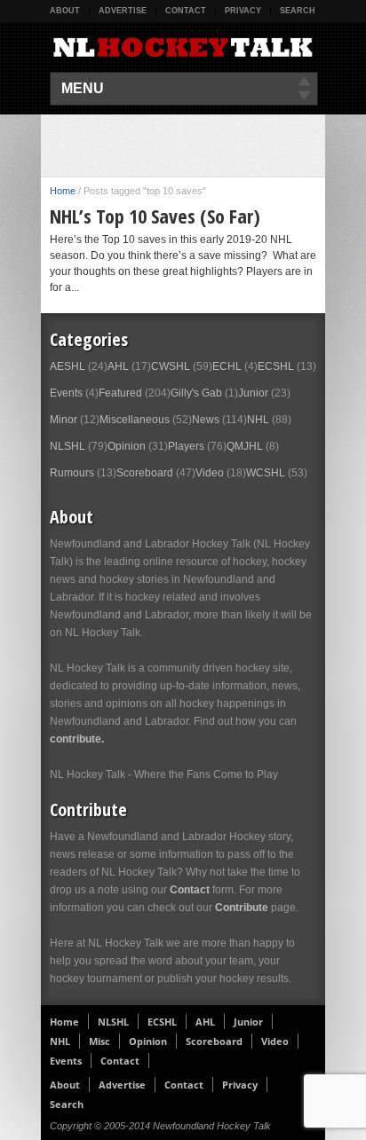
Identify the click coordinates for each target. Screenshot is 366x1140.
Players (186, 446)
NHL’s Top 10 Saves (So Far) (155, 215)
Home (63, 190)
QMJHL (245, 446)
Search (297, 10)
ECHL (227, 366)
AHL (118, 366)
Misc (99, 1041)
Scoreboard (144, 473)
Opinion (126, 446)
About (65, 10)
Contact (185, 10)
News (205, 419)
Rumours (72, 473)
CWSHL (170, 366)
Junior (253, 393)
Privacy (243, 10)
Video (209, 473)
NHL (258, 419)
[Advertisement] (208, 145)
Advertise (123, 10)
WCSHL (265, 473)
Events (66, 393)
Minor (63, 419)
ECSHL (276, 366)
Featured (120, 393)
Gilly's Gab (196, 393)
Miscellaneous (134, 419)
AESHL (67, 366)
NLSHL (67, 446)
